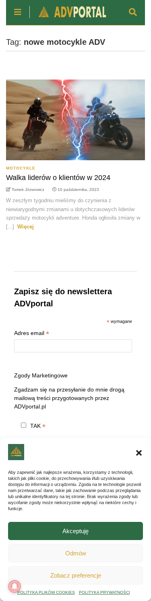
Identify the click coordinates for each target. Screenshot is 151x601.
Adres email (31, 334)
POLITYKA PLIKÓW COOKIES (46, 592)
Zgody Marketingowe (41, 375)
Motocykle (20, 168)
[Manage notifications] (14, 586)
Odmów (75, 553)
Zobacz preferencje (75, 575)
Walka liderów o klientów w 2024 (58, 178)
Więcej (25, 227)
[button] (139, 453)
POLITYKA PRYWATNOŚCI (104, 592)
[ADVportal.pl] (68, 19)
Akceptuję (75, 531)
